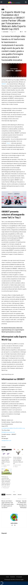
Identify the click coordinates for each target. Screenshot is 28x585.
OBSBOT (4, 84)
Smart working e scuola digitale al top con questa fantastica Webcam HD (18, 460)
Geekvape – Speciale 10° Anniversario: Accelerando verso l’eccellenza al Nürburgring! (21, 504)
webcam (19, 494)
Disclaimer (12, 576)
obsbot (14, 494)
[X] (15, 525)
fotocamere (8, 494)
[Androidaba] (14, 2)
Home (3, 7)
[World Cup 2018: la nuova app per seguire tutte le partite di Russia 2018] (7, 452)
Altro (7, 7)
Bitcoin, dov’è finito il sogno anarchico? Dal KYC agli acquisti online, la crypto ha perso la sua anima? (8, 504)
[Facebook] (12, 525)
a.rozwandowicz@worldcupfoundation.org (13, 428)
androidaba (5, 31)
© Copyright (19, 576)
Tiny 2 (8, 143)
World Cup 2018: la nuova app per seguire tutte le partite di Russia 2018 (6, 460)
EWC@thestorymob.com (8, 432)
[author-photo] (14, 521)
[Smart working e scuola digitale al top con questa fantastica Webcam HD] (18, 452)
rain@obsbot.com (6, 440)
